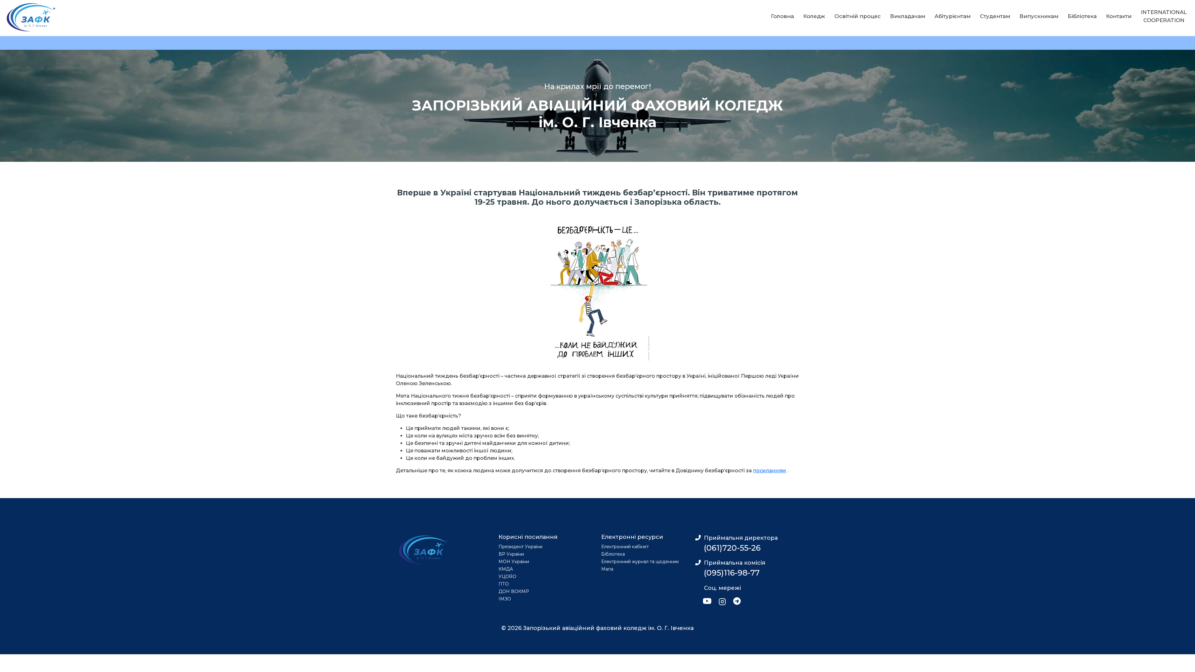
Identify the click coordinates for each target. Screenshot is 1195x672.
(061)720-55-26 (732, 548)
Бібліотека (1082, 16)
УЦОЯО (507, 576)
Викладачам (907, 16)
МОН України (514, 561)
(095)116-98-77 (732, 572)
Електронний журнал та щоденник (640, 561)
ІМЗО (505, 599)
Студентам (995, 16)
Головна (782, 16)
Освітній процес (857, 16)
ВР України (511, 554)
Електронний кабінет (625, 546)
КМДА (506, 569)
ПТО (504, 584)
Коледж (814, 16)
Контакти (1119, 16)
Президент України (520, 546)
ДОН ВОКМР (514, 591)
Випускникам (1038, 16)
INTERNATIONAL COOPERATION (1164, 16)
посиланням (769, 471)
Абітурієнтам (953, 16)
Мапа (607, 569)
